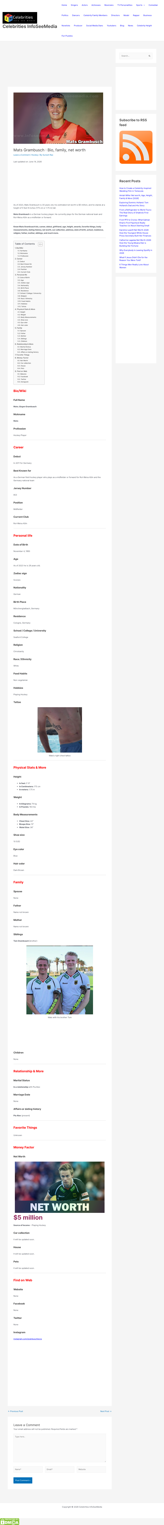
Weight (23, 315)
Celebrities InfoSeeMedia (30, 26)
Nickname (24, 253)
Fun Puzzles (67, 36)
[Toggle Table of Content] (39, 244)
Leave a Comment (21, 155)
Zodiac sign (25, 283)
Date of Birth (24, 277)
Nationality (25, 285)
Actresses (96, 5)
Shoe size (24, 320)
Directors (115, 15)
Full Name (23, 251)
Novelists (66, 25)
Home (64, 5)
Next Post (105, 1411)
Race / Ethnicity (26, 298)
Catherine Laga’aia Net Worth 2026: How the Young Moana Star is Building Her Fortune (135, 243)
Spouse (23, 331)
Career (19, 259)
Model (126, 15)
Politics (65, 15)
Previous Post (15, 1411)
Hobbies (24, 304)
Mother (23, 336)
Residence (24, 291)
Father (23, 333)
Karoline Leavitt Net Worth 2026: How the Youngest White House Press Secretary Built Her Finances (135, 233)
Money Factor (22, 358)
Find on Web (22, 371)
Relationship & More (25, 344)
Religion (24, 296)
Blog (122, 25)
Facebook (24, 377)
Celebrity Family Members (95, 15)
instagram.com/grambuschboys (27, 1339)
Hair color (24, 325)
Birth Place (25, 288)
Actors (85, 5)
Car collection (26, 363)
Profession (24, 256)
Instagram (24, 382)
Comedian (153, 5)
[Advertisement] (60, 68)
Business (147, 15)
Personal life (22, 275)
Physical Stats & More (26, 309)
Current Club (25, 272)
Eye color (24, 322)
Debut (22, 261)
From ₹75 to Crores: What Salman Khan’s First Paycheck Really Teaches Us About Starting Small (134, 223)
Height (22, 312)
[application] (143, 5)
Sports (139, 5)
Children (24, 341)
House (23, 366)
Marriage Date (26, 349)
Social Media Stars (94, 25)
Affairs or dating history (29, 352)
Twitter (23, 379)
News (130, 25)
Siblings (24, 339)
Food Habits (25, 301)
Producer (78, 25)
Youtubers (111, 25)
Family (19, 328)
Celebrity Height (144, 25)
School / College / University (30, 293)
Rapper (136, 15)
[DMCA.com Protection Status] (9, 1521)
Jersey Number (26, 267)
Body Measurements (28, 317)
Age (22, 280)
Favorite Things (23, 355)
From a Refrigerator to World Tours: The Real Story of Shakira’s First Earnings (135, 213)
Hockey (34, 155)
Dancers (76, 15)
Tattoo (23, 306)
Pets (22, 368)
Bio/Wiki (19, 248)
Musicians (109, 5)
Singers (74, 5)
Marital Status (25, 347)
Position (24, 269)
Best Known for (26, 264)
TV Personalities (124, 5)
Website (23, 374)
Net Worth (24, 360)
